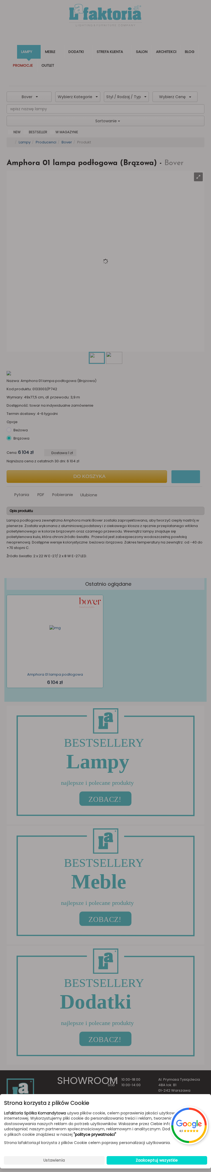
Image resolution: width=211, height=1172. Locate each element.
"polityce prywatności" (95, 1134)
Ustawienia (54, 1160)
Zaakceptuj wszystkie (157, 1160)
